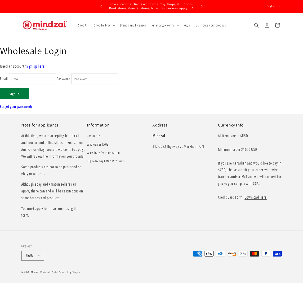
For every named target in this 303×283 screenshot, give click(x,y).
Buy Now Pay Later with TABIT (106, 161)
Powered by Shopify (69, 272)
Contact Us (94, 136)
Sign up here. (36, 66)
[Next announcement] (202, 6)
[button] (104, 25)
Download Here (256, 197)
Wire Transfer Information (103, 152)
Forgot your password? (16, 106)
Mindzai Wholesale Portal (44, 272)
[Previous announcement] (101, 6)
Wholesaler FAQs (97, 144)
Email (4, 78)
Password (63, 78)
